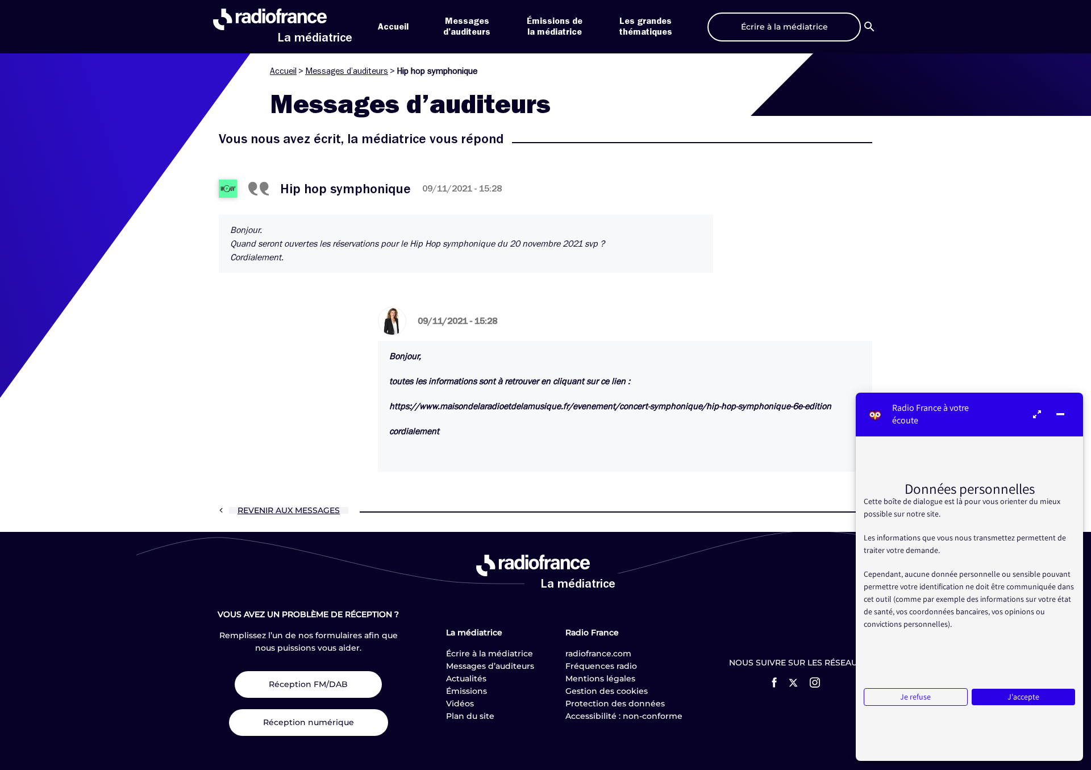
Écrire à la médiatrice (489, 653)
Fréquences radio (601, 666)
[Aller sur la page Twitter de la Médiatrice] (793, 683)
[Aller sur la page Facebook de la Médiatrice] (774, 682)
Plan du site (470, 716)
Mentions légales (600, 678)
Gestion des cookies (606, 691)
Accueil (393, 26)
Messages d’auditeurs (346, 71)
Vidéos (460, 703)
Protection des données (615, 703)
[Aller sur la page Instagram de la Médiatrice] (815, 682)
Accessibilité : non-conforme (623, 716)
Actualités (466, 678)
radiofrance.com (598, 653)
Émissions (466, 691)
